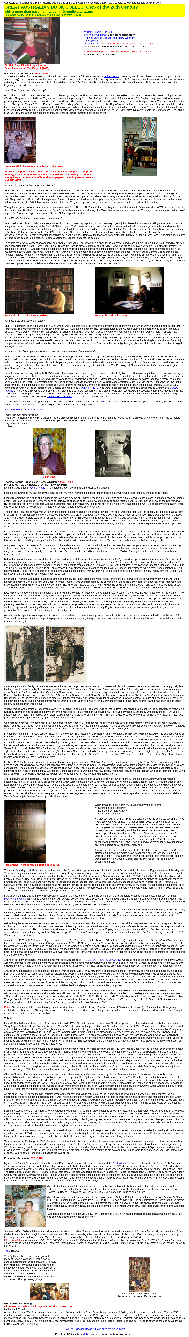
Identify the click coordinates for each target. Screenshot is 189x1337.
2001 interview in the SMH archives (23, 409)
